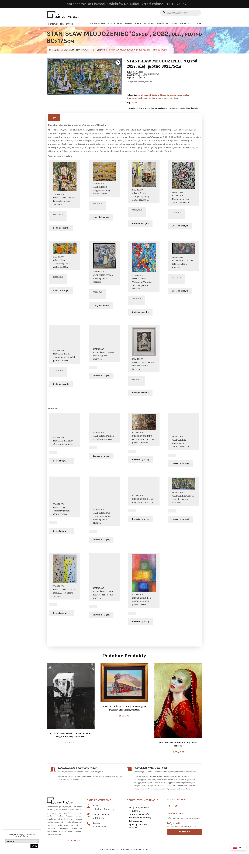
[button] (118, 62)
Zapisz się (185, 831)
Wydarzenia (186, 23)
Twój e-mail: (173, 823)
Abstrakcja (141, 95)
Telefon (96, 823)
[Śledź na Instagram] (176, 805)
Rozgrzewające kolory (137, 98)
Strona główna (97, 23)
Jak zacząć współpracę (140, 817)
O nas (174, 23)
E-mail (96, 805)
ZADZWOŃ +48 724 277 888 (61, 24)
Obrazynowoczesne (175, 95)
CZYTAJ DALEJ (72, 840)
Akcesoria (149, 23)
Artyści (128, 23)
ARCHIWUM (69, 50)
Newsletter (175, 813)
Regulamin (134, 811)
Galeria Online (115, 23)
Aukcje (138, 23)
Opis (54, 117)
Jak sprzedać (135, 821)
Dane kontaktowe (99, 800)
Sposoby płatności (138, 824)
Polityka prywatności (139, 807)
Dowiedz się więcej (101, 376)
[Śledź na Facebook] (169, 805)
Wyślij (34, 846)
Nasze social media (176, 799)
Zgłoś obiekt (163, 23)
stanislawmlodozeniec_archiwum (91, 50)
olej (186, 95)
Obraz (162, 95)
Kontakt (198, 23)
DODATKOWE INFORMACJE (142, 800)
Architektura (153, 95)
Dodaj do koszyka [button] (61, 228)
